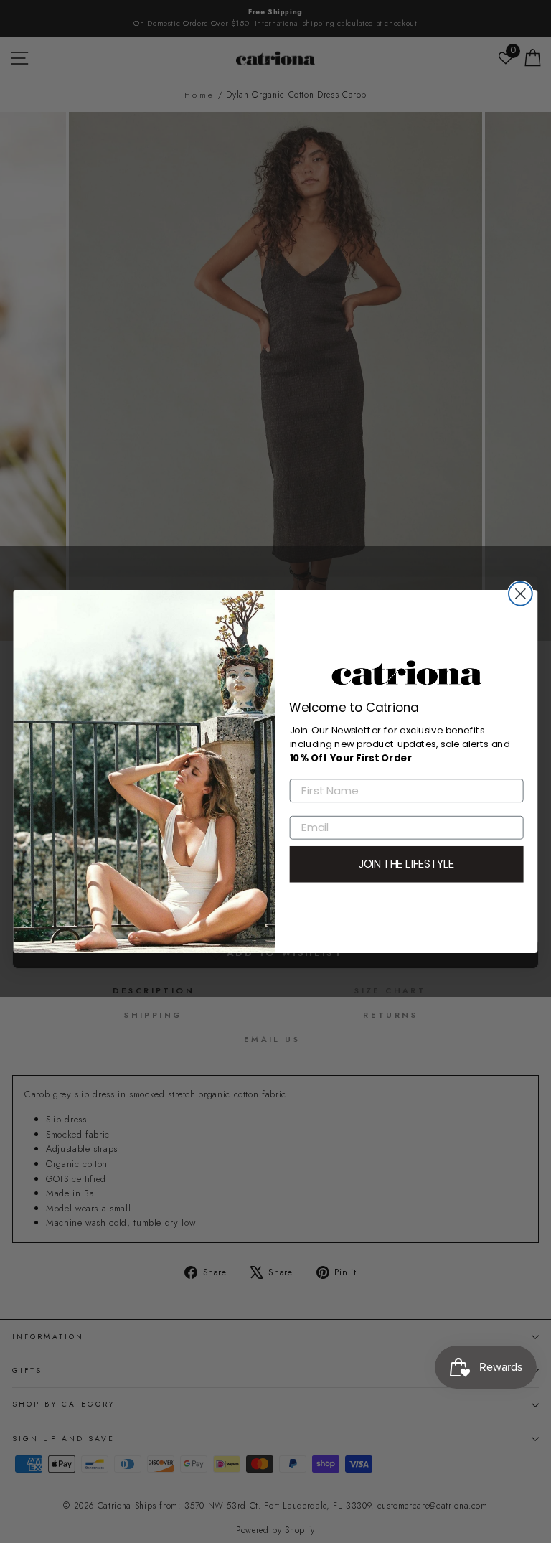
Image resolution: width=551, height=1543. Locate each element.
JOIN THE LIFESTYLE (407, 864)
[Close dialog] (520, 594)
